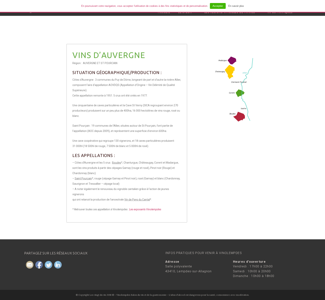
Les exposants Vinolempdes (145, 209)
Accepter (218, 5)
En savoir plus (236, 6)
